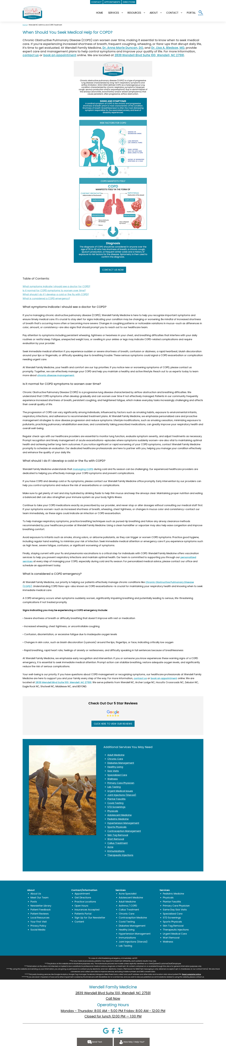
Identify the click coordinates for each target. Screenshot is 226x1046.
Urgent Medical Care (175, 933)
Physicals (112, 811)
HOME (99, 13)
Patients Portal (83, 913)
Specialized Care (117, 775)
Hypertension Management (123, 823)
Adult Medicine (115, 755)
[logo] (32, 12)
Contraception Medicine (133, 917)
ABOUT (154, 13)
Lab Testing (114, 786)
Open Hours (81, 905)
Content (79, 921)
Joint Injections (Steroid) (121, 795)
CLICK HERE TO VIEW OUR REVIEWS (113, 723)
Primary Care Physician (120, 783)
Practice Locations (85, 901)
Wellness (112, 779)
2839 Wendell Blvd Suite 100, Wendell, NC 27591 (113, 993)
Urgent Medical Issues (120, 791)
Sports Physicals (116, 827)
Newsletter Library (40, 905)
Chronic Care (115, 758)
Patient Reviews (39, 913)
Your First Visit (38, 921)
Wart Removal (115, 839)
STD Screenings (116, 807)
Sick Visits (113, 771)
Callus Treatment (117, 843)
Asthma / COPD (128, 905)
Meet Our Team (39, 897)
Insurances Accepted (87, 909)
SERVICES (113, 13)
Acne (110, 847)
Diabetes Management (120, 763)
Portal (191, 13)
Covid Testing (115, 803)
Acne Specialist (128, 893)
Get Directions (83, 897)
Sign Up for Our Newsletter (90, 917)
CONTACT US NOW (113, 269)
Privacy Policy (38, 925)
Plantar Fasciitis (116, 799)
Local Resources (39, 917)
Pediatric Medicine (118, 819)
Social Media (37, 929)
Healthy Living (115, 766)
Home (25, 25)
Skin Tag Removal (117, 835)
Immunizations (116, 851)
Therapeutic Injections (120, 855)
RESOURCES (134, 13)
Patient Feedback (40, 909)
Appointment (82, 893)
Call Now (113, 998)
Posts (33, 901)
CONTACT (172, 13)
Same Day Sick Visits (175, 909)
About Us (35, 893)
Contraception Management (124, 831)
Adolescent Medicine (119, 815)
